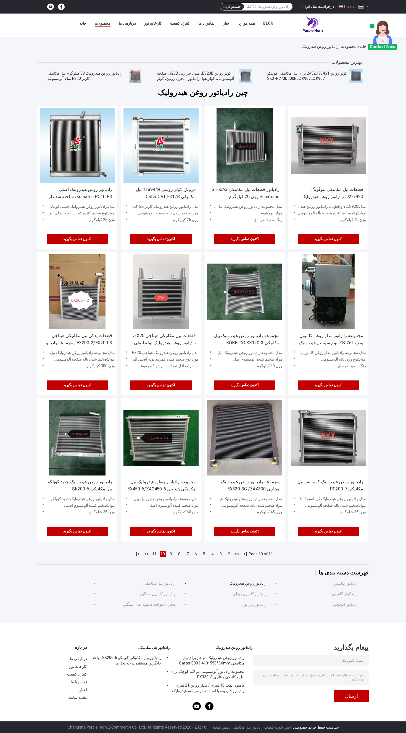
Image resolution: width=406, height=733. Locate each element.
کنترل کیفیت (180, 23)
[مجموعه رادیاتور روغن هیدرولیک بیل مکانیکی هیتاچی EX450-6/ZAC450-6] (161, 437)
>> (146, 554)
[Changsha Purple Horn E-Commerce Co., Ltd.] (313, 24)
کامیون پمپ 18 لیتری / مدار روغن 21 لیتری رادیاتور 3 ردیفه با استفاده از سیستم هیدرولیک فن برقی (208, 689)
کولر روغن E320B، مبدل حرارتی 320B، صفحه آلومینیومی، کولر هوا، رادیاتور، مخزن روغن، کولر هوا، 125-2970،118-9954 (195, 78)
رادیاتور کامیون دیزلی (250, 594)
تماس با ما (206, 23)
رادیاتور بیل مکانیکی (159, 583)
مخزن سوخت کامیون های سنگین (149, 604)
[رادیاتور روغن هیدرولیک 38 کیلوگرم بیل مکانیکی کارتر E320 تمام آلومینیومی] (135, 76)
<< (237, 554)
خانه (83, 23)
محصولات (102, 23)
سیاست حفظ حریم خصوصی (316, 727)
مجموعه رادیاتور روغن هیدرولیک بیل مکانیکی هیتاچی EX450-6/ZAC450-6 (161, 485)
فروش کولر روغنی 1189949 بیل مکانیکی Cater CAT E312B (166, 193)
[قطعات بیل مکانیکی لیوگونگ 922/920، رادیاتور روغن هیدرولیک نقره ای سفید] (328, 145)
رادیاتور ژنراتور (254, 604)
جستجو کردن (232, 7)
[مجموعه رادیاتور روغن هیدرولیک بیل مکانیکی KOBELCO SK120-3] (244, 291)
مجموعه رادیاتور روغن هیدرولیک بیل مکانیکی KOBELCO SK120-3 (247, 339)
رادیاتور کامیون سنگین (157, 594)
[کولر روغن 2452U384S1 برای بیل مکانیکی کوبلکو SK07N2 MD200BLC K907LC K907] (356, 76)
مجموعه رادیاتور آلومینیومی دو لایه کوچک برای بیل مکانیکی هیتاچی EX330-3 (207, 674)
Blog (268, 23)
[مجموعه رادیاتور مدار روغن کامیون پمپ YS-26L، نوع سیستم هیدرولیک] (328, 291)
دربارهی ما (127, 23)
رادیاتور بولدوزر (345, 583)
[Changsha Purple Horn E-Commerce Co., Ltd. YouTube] (51, 6)
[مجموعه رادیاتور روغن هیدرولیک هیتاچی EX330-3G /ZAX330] (244, 437)
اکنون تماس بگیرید (77, 239)
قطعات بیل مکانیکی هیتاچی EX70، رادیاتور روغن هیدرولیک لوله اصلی (164, 339)
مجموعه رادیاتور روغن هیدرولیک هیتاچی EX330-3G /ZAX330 (250, 485)
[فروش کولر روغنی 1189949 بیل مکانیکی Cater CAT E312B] (161, 145)
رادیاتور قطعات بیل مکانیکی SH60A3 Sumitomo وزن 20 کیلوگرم (246, 193)
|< (245, 554)
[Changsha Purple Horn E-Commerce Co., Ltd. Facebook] (61, 6)
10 (162, 554)
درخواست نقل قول (319, 6)
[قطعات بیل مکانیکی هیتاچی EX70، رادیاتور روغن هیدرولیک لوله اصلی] (161, 291)
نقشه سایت (77, 697)
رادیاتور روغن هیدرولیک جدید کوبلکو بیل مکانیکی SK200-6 (80, 485)
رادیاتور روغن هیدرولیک (248, 583)
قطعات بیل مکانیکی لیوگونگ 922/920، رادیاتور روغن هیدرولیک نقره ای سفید (332, 193)
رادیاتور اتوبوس (345, 604)
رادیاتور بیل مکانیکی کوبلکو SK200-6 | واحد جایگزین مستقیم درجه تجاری (127, 660)
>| (137, 554)
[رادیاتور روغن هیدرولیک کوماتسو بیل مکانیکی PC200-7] (328, 437)
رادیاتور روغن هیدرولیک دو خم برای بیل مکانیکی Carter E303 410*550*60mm (211, 660)
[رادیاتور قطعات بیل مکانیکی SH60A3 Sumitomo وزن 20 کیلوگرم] (244, 145)
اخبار (227, 23)
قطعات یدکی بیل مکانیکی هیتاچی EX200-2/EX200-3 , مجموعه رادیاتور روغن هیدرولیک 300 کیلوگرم (78, 339)
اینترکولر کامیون (345, 594)
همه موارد (247, 23)
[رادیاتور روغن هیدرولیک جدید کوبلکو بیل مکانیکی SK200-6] (77, 437)
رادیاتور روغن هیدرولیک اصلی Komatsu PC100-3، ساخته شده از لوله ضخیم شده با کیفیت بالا (80, 193)
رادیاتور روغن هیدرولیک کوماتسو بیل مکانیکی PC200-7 (330, 485)
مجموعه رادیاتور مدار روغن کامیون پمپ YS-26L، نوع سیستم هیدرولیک (331, 339)
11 (154, 554)
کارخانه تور (153, 23)
